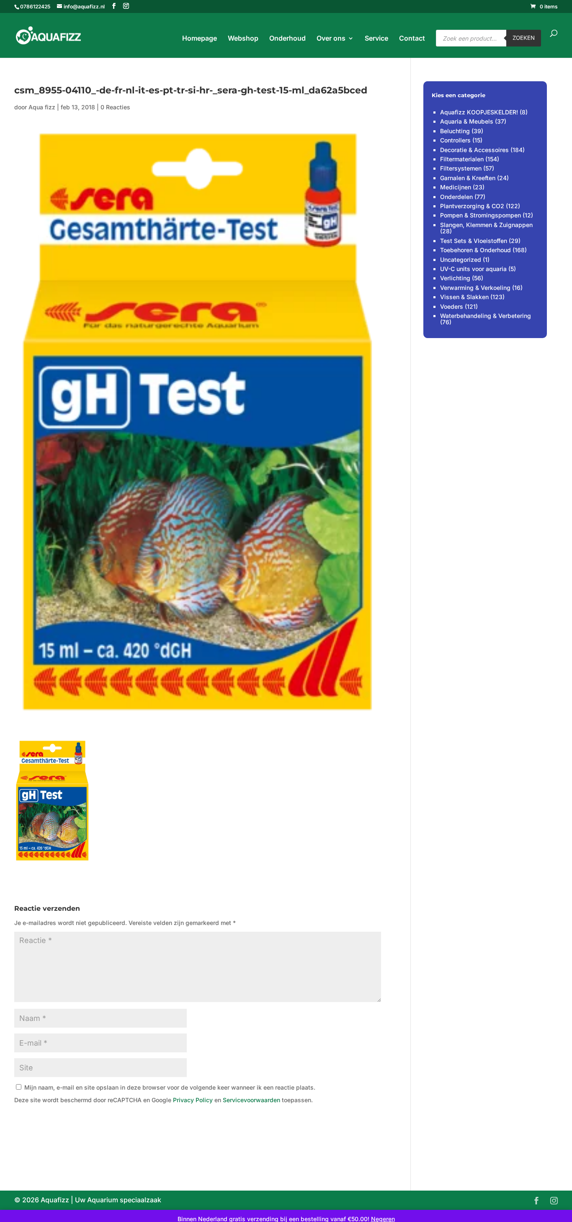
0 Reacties (115, 107)
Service (376, 38)
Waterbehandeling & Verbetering (485, 315)
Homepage (199, 38)
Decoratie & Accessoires (474, 149)
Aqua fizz (41, 107)
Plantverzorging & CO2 (472, 205)
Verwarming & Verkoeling (475, 287)
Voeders (451, 306)
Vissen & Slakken (464, 296)
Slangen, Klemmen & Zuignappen (486, 224)
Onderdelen (456, 196)
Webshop (243, 38)
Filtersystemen (461, 168)
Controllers (455, 140)
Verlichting (455, 278)
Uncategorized (460, 259)
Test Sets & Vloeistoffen (473, 240)
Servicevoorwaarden (251, 1099)
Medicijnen (455, 187)
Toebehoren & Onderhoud (475, 249)
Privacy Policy (193, 1099)
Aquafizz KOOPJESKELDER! (479, 112)
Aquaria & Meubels (466, 121)
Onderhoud (287, 38)
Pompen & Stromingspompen (480, 215)
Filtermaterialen (462, 159)
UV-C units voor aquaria (473, 268)
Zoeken (524, 37)
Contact (412, 38)
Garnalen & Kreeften (467, 177)
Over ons (331, 38)
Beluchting (455, 130)
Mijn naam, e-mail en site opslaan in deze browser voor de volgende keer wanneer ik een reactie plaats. (169, 1087)
